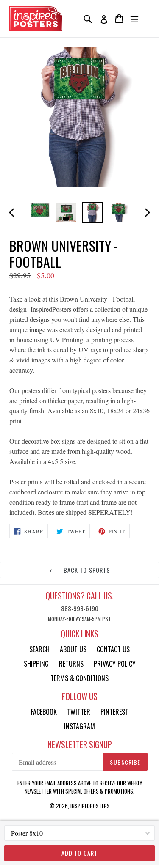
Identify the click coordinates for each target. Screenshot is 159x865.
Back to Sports (86, 570)
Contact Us (113, 649)
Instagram (79, 726)
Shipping (36, 664)
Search (39, 649)
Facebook (44, 712)
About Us (73, 649)
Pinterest (114, 712)
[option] (40, 212)
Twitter (78, 712)
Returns (71, 664)
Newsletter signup (79, 745)
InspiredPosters (90, 806)
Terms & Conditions (79, 678)
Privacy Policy (115, 664)
